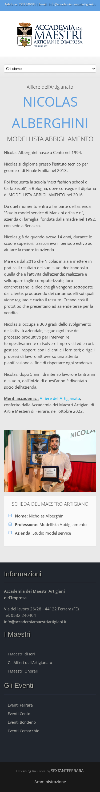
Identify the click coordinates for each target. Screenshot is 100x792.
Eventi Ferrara (20, 705)
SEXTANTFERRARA (67, 770)
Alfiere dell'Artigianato (60, 398)
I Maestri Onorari (23, 671)
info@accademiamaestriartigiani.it (72, 4)
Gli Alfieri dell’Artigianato (30, 662)
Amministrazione (50, 781)
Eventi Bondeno (22, 722)
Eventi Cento (19, 713)
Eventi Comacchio (23, 730)
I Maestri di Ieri (21, 653)
